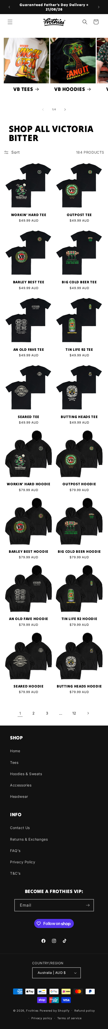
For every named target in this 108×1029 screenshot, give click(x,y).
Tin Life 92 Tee (79, 349)
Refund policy (84, 1010)
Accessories (21, 785)
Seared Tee (28, 417)
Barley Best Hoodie (28, 551)
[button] (10, 21)
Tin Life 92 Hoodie (79, 619)
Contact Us (20, 828)
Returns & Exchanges (29, 839)
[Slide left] (42, 109)
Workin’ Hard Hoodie (28, 484)
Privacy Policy (22, 862)
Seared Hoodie (28, 686)
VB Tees (23, 89)
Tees (14, 762)
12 (74, 713)
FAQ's (15, 850)
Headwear (19, 796)
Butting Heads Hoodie (79, 686)
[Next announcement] (98, 7)
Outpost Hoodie (79, 484)
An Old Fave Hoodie (28, 619)
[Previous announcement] (9, 7)
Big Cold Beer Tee (79, 282)
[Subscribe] (87, 905)
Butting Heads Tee (79, 417)
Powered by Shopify (55, 1010)
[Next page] (87, 713)
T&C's (15, 873)
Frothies (32, 1010)
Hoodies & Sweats (26, 774)
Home (15, 751)
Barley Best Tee (28, 282)
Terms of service (69, 1018)
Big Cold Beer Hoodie (79, 551)
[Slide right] (65, 109)
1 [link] (20, 713)
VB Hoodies (69, 89)
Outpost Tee (79, 215)
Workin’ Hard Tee (28, 215)
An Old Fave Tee (28, 349)
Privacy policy (41, 1018)
